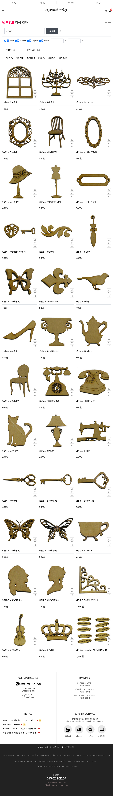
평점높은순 (42, 58)
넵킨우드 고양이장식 (10, 450)
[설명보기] (60, 31)
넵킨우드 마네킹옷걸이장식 (50, 201)
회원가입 (42, 3)
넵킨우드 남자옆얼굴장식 (12, 600)
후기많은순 (53, 58)
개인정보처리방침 (67, 747)
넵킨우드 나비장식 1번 (11, 301)
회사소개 (48, 747)
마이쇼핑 (71, 3)
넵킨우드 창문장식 (9, 102)
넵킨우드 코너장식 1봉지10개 (87, 600)
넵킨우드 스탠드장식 (47, 450)
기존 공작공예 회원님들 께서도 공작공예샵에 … (20, 732)
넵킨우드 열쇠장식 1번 (48, 500)
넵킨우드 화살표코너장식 (49, 301)
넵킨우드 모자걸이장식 (11, 201)
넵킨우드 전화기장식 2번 (86, 400)
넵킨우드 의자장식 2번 (11, 400)
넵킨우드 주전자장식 (84, 351)
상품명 (12, 40)
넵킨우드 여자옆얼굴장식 (49, 600)
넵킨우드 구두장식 (9, 351)
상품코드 (47, 40)
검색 (53, 31)
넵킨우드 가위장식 (9, 500)
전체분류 (10, 50)
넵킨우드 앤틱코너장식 (85, 102)
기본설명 (35, 40)
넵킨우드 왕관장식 (46, 649)
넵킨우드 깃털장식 (46, 251)
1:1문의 (99, 3)
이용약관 (56, 747)
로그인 (14, 3)
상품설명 (23, 40)
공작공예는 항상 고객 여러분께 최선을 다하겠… (20, 728)
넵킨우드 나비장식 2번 (11, 550)
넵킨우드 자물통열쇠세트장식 (13, 251)
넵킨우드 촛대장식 (46, 102)
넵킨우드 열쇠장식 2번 (85, 500)
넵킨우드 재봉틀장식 (84, 450)
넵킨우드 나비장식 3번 (48, 550)
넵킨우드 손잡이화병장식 (49, 351)
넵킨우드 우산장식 (83, 251)
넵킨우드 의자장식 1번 (48, 151)
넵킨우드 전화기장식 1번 (49, 400)
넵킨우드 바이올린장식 (11, 649)
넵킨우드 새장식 (82, 301)
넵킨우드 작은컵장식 (84, 550)
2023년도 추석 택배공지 (11, 724)
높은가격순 (31, 58)
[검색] (106, 10)
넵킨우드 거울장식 (9, 151)
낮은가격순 (20, 58)
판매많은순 (10, 58)
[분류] (3, 10)
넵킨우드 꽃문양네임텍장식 (87, 151)
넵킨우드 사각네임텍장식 (86, 201)
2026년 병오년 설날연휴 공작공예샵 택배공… (19, 720)
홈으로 (40, 747)
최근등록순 (63, 58)
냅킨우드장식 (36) (33, 50)
